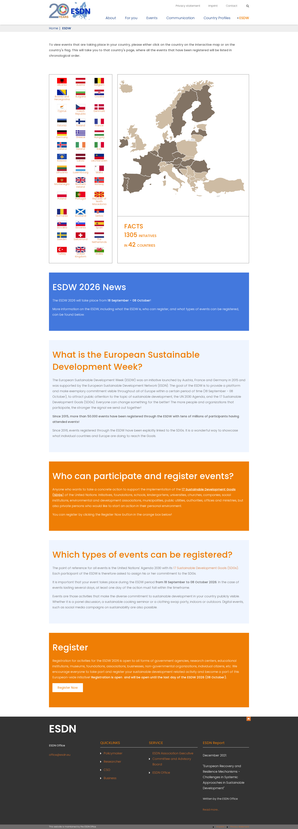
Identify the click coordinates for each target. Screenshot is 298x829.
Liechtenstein (99, 160)
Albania (62, 84)
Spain (99, 227)
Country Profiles (217, 18)
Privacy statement (188, 6)
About (111, 18)
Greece (80, 137)
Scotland (80, 215)
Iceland (62, 148)
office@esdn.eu (59, 755)
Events (151, 18)
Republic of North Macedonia (99, 201)
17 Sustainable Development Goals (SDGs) (205, 568)
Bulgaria (81, 96)
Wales (99, 253)
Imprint (213, 6)
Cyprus (62, 111)
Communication (180, 18)
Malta (99, 172)
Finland (80, 125)
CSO (107, 770)
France (99, 125)
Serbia (99, 215)
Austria (80, 84)
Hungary (99, 137)
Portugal (80, 198)
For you (131, 18)
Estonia (61, 125)
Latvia (80, 160)
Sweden (62, 239)
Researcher (112, 761)
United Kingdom (80, 255)
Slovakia (62, 227)
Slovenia (80, 227)
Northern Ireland (80, 185)
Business (110, 778)
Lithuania (61, 172)
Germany (62, 137)
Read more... (211, 810)
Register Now (68, 687)
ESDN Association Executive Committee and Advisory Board (172, 758)
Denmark (99, 111)
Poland (62, 198)
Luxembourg (80, 172)
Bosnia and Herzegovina (62, 98)
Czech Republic (80, 112)
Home (53, 28)
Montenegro (61, 184)
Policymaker (113, 753)
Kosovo (62, 160)
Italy (99, 148)
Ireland (80, 148)
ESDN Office (161, 772)
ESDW (244, 18)
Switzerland (80, 239)
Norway (99, 184)
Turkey (62, 253)
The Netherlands (99, 240)
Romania (62, 215)
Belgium (99, 84)
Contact (231, 6)
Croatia (99, 96)
